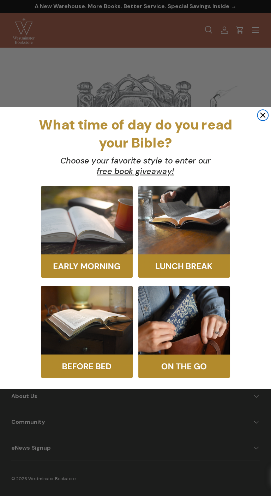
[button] (86, 232)
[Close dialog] (263, 115)
